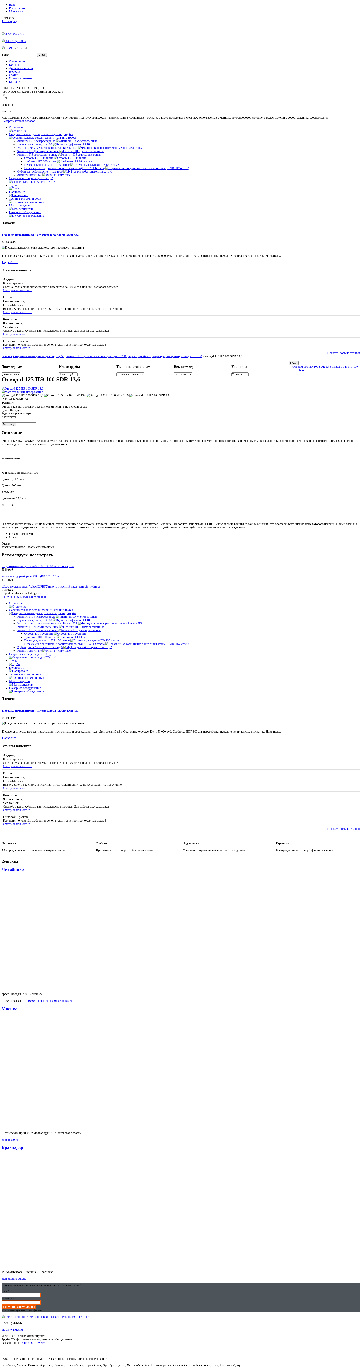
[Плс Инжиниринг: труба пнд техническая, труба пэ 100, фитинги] (45, 1316)
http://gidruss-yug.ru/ (14, 1278)
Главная (7, 356)
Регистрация (17, 8)
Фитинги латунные (29, 174)
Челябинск (13, 869)
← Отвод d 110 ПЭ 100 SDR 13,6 (310, 366)
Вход (12, 4)
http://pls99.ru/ (10, 1139)
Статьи (13, 75)
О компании (17, 61)
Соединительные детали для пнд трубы (38, 356)
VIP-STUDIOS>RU (34, 1342)
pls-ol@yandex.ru (12, 1329)
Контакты (15, 81)
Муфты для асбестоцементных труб (40, 171)
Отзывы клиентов (20, 78)
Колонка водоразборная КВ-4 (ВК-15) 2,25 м (30, 576)
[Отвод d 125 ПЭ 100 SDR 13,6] (22, 395)
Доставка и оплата (21, 68)
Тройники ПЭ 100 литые (40, 161)
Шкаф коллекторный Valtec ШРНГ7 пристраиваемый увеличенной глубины (51, 586)
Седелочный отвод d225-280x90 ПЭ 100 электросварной (38, 566)
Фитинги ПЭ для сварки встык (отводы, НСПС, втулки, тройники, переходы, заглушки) (123, 356)
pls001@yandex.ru (16, 34)
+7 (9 (8, 48)
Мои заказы (16, 11)
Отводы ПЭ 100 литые (39, 158)
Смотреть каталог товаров (18, 121)
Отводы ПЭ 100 (191, 356)
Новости (14, 71)
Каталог (14, 64)
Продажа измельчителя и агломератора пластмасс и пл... (40, 234)
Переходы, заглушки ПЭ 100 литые (47, 164)
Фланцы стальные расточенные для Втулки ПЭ (47, 147)
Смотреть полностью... (17, 290)
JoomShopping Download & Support (24, 596)
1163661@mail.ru (15, 41)
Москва (10, 1008)
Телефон (8, 1298)
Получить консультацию (19, 1306)
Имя (5, 1291)
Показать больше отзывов (343, 352)
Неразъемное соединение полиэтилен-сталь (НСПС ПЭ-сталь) (64, 168)
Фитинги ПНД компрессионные (38, 151)
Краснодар (12, 1147)
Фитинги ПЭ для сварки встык (37, 154)
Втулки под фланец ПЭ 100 (35, 144)
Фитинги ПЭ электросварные (36, 141)
